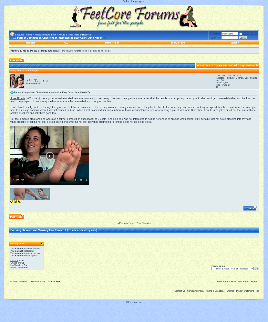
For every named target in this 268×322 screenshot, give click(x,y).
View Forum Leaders (247, 281)
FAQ (66, 43)
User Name (215, 34)
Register (30, 43)
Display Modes (247, 65)
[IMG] (13, 265)
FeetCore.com (135, 302)
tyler (29, 80)
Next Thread (143, 223)
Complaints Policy (195, 291)
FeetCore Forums (23, 35)
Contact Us (179, 291)
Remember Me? (250, 34)
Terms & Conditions (215, 291)
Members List (112, 43)
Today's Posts (178, 43)
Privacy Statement (245, 291)
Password (215, 38)
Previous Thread (127, 223)
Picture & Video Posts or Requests (74, 35)
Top (257, 291)
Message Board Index (45, 35)
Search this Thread (225, 65)
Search (234, 43)
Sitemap (230, 291)
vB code (14, 260)
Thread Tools (203, 65)
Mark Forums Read (226, 281)
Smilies (13, 263)
